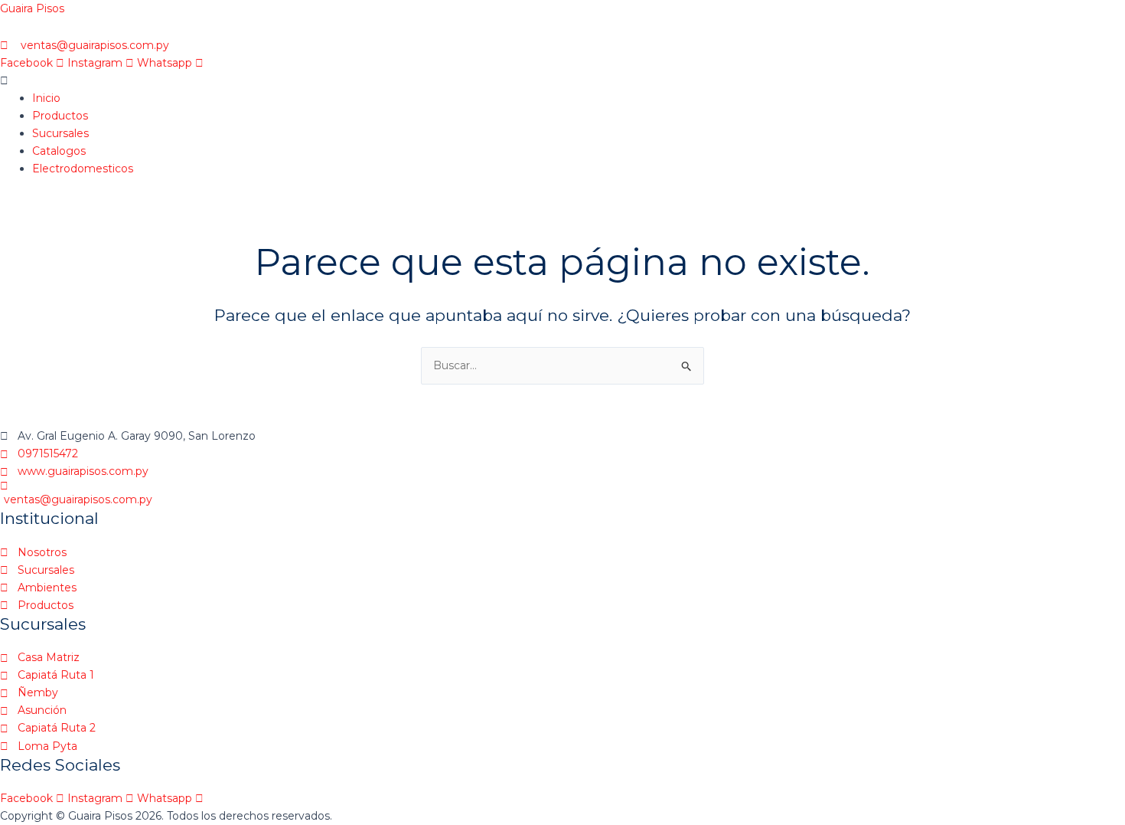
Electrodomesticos (82, 168)
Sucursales (60, 133)
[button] (436, 81)
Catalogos (59, 151)
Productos (60, 116)
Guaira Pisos (32, 8)
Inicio (46, 98)
